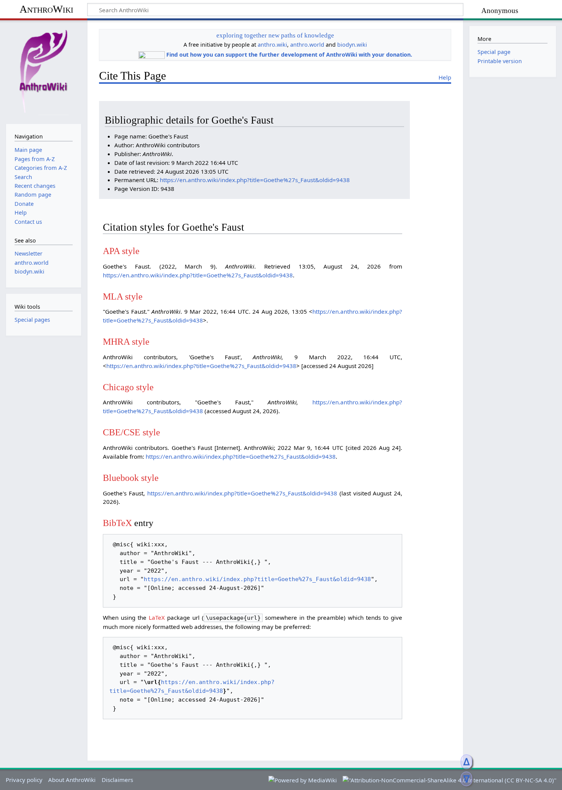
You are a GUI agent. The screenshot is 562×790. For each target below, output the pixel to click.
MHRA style (126, 341)
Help (445, 77)
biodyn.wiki (352, 44)
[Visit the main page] (43, 71)
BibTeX (117, 523)
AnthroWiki (46, 9)
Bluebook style (131, 477)
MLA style (123, 296)
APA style (121, 251)
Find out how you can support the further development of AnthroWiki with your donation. (289, 54)
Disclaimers (117, 779)
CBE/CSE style (131, 432)
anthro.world (307, 44)
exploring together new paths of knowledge (275, 35)
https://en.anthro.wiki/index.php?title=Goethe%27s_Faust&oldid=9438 (255, 180)
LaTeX (157, 617)
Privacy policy (24, 779)
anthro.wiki (272, 44)
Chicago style (128, 387)
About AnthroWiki (72, 779)
